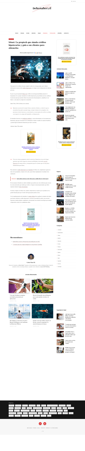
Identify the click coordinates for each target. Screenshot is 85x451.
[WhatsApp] (4, 71)
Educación (59, 241)
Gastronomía (60, 249)
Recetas (45, 413)
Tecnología (52, 33)
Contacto (66, 33)
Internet (33, 410)
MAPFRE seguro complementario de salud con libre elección (70, 186)
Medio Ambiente (12, 413)
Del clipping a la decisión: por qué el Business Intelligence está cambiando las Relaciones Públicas (18, 322)
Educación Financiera (37, 408)
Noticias (25, 413)
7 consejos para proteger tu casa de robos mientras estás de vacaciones (70, 326)
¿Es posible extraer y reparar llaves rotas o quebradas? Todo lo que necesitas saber (70, 334)
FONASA (22, 33)
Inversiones (39, 410)
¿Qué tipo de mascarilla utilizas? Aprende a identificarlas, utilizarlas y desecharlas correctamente (70, 317)
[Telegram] (4, 68)
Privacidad (29, 427)
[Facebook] (4, 53)
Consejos (43, 405)
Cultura (59, 235)
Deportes (11, 408)
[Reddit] (4, 65)
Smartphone (18, 415)
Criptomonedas (60, 232)
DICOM (27, 33)
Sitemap (47, 427)
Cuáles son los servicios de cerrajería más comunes (70, 342)
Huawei (11, 410)
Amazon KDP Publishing (45, 266)
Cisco (38, 405)
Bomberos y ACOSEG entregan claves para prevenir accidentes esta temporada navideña (70, 210)
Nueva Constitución (33, 413)
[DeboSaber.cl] (42, 8)
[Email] (4, 62)
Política (59, 255)
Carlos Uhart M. (31, 262)
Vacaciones (43, 415)
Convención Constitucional (52, 405)
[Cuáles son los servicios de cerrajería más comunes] (61, 342)
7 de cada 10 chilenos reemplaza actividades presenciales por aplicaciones (17, 296)
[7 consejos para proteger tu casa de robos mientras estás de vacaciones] (61, 326)
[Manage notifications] (2, 449)
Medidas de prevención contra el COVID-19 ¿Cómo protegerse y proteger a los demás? (70, 350)
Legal (38, 427)
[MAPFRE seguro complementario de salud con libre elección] (61, 186)
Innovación (17, 410)
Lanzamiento (46, 410)
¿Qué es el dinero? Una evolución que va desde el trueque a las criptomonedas (70, 85)
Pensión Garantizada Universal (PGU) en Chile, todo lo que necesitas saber (70, 117)
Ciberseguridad (32, 405)
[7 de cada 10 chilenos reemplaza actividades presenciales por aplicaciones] (19, 286)
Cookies (34, 427)
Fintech (64, 408)
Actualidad (59, 229)
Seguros (34, 33)
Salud (59, 258)
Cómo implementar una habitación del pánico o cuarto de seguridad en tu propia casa (70, 109)
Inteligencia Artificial (25, 410)
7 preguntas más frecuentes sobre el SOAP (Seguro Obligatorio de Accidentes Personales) (70, 194)
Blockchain (25, 405)
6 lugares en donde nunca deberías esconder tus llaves (70, 93)
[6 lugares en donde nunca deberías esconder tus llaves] (61, 93)
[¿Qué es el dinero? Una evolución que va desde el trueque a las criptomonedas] (61, 85)
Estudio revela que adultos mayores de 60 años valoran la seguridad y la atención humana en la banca (42, 322)
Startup (31, 415)
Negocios (19, 413)
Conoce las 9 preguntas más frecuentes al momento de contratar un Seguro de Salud (70, 178)
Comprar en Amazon (31, 151)
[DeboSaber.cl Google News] (30, 54)
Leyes (66, 410)
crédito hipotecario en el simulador (25, 169)
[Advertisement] (42, 22)
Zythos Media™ (22, 265)
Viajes (39, 33)
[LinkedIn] (4, 59)
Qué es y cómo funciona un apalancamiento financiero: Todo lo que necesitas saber (70, 101)
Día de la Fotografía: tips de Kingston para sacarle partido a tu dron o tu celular (42, 296)
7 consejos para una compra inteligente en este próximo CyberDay (27, 244)
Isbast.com (24, 93)
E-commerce (17, 408)
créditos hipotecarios (27, 88)
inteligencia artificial (26, 118)
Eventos (59, 243)
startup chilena (32, 196)
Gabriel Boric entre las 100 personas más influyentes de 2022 (26, 241)
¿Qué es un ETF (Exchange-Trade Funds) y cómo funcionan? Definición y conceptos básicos (70, 76)
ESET (24, 408)
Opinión (60, 33)
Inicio (16, 33)
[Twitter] (4, 56)
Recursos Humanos (53, 413)
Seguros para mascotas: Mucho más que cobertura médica (70, 218)
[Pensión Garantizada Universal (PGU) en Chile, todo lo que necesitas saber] (61, 118)
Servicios (59, 263)
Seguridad (59, 260)
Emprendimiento (46, 408)
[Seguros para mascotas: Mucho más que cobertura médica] (61, 219)
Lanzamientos (53, 410)
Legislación (60, 410)
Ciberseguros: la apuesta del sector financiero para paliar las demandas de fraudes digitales (70, 202)
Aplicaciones (18, 405)
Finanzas (45, 33)
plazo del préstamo (23, 186)
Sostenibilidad (24, 415)
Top (43, 431)
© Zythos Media (54, 427)
